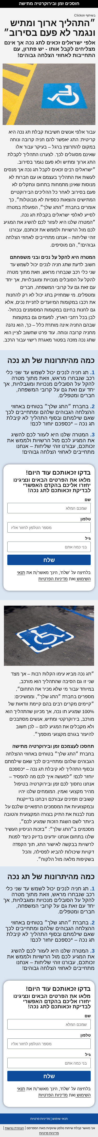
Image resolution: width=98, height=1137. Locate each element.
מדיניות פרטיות (40, 1119)
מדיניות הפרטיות (53, 578)
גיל (88, 538)
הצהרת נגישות (14, 1128)
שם (88, 499)
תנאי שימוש (60, 1119)
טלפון (85, 519)
